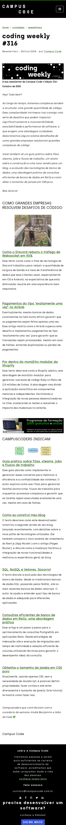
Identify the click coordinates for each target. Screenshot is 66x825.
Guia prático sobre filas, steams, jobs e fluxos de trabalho (32, 463)
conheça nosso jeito (33, 779)
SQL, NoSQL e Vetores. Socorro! (26, 569)
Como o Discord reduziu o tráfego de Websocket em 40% (31, 253)
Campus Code (53, 51)
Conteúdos (18, 27)
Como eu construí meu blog (23, 515)
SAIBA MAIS (33, 822)
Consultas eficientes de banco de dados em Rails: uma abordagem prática (28, 618)
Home (5, 27)
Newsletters (35, 27)
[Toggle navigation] (60, 9)
